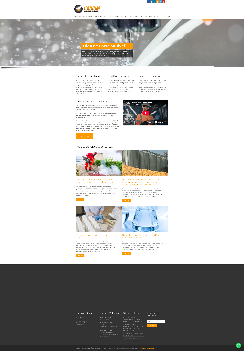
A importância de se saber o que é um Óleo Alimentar (96, 236)
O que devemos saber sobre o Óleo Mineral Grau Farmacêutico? (142, 236)
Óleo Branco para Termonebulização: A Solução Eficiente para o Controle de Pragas (96, 180)
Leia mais (80, 199)
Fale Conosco (84, 136)
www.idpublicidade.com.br (147, 348)
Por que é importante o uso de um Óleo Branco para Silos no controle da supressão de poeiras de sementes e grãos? (142, 182)
